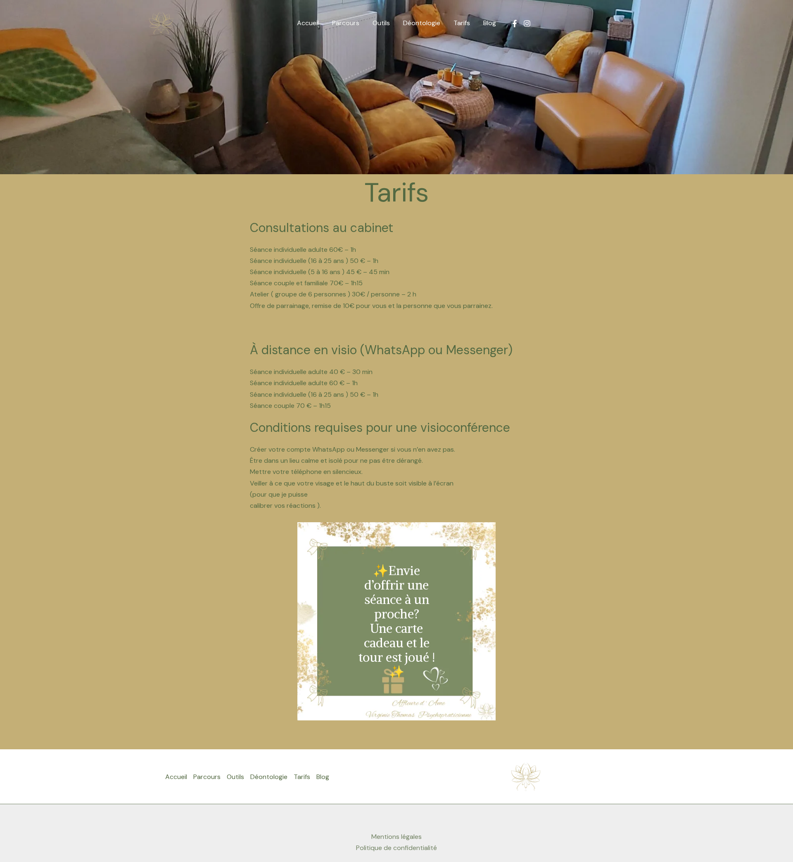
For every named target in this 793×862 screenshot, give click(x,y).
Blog (489, 23)
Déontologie (421, 23)
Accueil (308, 23)
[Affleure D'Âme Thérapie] (161, 22)
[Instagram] (527, 23)
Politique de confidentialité (396, 847)
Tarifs (461, 23)
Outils (381, 23)
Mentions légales (396, 836)
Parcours (345, 23)
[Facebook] (514, 23)
